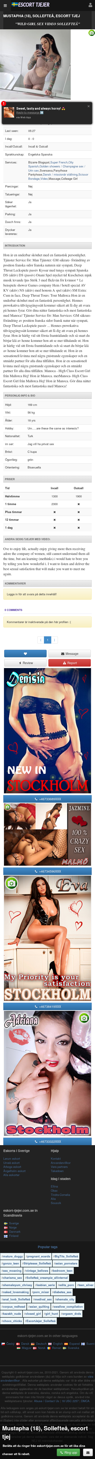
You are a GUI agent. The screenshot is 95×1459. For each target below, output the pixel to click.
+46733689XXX (49, 799)
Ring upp (70, 1452)
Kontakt (56, 1158)
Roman (56, 1348)
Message (71, 653)
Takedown (57, 1171)
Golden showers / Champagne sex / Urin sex (56, 168)
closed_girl (33, 1313)
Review (27, 663)
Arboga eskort (12, 1167)
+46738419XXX (49, 1006)
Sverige (14, 1223)
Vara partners (59, 1167)
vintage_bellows (37, 1270)
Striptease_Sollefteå (37, 1263)
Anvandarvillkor (60, 1163)
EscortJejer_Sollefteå (41, 1321)
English (57, 1343)
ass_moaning (12, 1270)
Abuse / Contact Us (46, 1401)
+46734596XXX (49, 871)
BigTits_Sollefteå (66, 1256)
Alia (53, 1199)
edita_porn (66, 1285)
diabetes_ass (62, 1292)
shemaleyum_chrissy (17, 1285)
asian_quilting (39, 1306)
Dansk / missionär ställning (60, 174)
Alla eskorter (11, 1175)
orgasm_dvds (72, 1313)
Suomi (90, 1343)
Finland (13, 1236)
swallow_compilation (68, 1306)
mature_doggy (13, 1256)
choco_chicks (12, 1321)
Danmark (15, 1231)
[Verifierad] (47, 64)
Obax (54, 1190)
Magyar (26, 1348)
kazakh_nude (12, 1313)
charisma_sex (12, 1277)
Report (71, 663)
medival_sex (43, 1299)
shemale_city (65, 1299)
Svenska (73, 1348)
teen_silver (86, 1285)
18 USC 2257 (70, 1401)
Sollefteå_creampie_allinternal (47, 1277)
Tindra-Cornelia (60, 1195)
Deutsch (41, 1343)
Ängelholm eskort (14, 1171)
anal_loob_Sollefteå (16, 1299)
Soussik (56, 1203)
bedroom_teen (62, 1270)
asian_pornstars (66, 1263)
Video (44, 178)
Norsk (41, 1348)
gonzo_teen (11, 1263)
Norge (13, 1227)
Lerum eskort (11, 1158)
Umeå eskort (11, 1163)
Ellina (54, 1186)
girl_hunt (52, 1313)
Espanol (74, 1343)
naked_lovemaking (16, 1292)
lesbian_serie (46, 1285)
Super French (59, 162)
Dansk (24, 1343)
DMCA (85, 1401)
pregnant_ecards (38, 1256)
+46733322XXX (49, 1141)
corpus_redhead (14, 1306)
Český (10, 1343)
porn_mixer (41, 1292)
